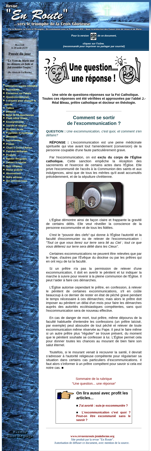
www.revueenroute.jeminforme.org (92, 436)
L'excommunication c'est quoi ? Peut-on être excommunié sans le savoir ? (103, 416)
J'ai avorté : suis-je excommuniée (102, 405)
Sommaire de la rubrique (94, 379)
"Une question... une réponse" (94, 383)
